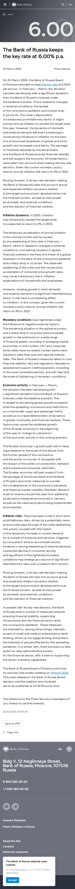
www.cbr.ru (21, 869)
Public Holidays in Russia (19, 826)
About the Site (11, 841)
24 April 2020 (59, 672)
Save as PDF (12, 723)
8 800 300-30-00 (15, 781)
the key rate (50, 84)
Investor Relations (14, 820)
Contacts (8, 846)
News (10, 14)
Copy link (12, 732)
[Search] (65, 4)
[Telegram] (15, 806)
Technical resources (15, 851)
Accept (12, 880)
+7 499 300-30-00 (15, 789)
